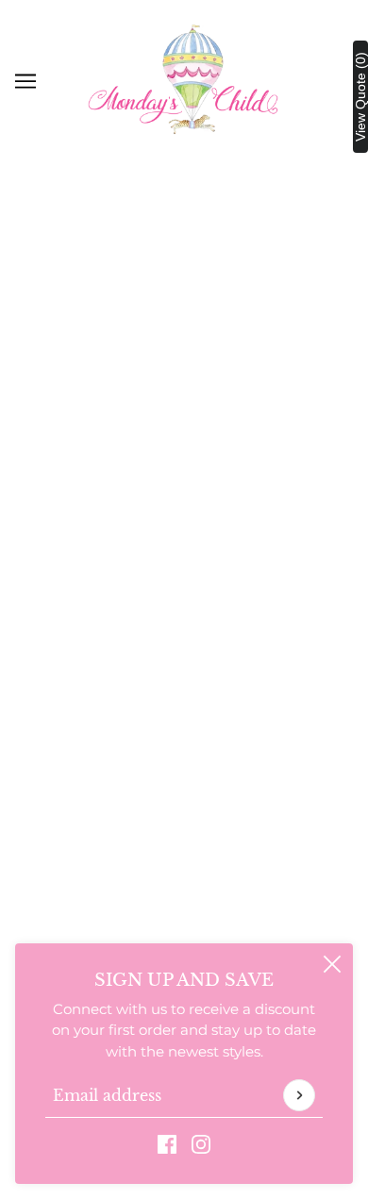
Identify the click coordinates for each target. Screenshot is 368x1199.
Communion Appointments (184, 833)
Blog (184, 863)
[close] (332, 964)
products (227, 419)
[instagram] (201, 1144)
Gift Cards (184, 805)
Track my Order (184, 659)
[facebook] (167, 1144)
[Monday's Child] (184, 80)
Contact (184, 776)
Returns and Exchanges (184, 601)
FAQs (184, 573)
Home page (210, 399)
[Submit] (299, 1095)
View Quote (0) (360, 97)
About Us (184, 748)
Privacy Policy (184, 631)
